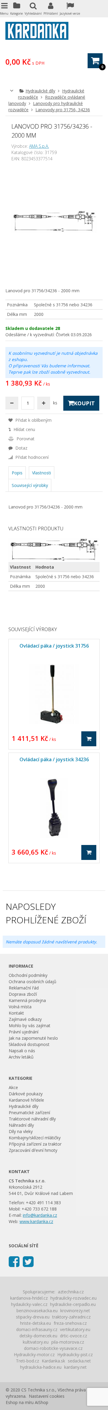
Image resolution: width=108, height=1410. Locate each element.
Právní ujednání (23, 1032)
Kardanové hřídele (26, 1100)
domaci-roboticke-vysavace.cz (53, 1348)
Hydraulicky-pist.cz (75, 1354)
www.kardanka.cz (36, 1221)
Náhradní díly (21, 1125)
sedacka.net (79, 1361)
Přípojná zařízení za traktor (35, 1144)
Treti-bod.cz (27, 1361)
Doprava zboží (23, 994)
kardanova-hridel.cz (29, 1298)
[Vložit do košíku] (88, 738)
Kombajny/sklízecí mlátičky (35, 1138)
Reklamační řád (24, 988)
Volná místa (20, 1006)
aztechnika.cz (71, 1292)
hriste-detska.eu (35, 1323)
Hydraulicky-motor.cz (34, 1354)
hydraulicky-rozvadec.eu (73, 1298)
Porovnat (24, 438)
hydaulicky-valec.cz (29, 1304)
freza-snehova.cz (70, 1323)
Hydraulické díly (40, 91)
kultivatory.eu (36, 1342)
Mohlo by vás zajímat (29, 1025)
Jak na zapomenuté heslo (33, 1038)
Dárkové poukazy (26, 1094)
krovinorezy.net (75, 1310)
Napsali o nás (22, 1050)
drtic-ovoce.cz (73, 1336)
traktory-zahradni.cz (71, 1317)
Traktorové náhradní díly (32, 1119)
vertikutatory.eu (75, 1329)
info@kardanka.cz (40, 1215)
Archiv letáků (21, 1057)
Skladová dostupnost (29, 1044)
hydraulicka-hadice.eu (41, 1367)
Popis (17, 473)
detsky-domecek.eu (38, 1336)
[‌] (14, 1261)
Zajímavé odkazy (25, 1019)
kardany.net (75, 1367)
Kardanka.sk (53, 1361)
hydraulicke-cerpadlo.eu (73, 1304)
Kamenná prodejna (27, 1000)
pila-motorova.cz (67, 1342)
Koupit (84, 403)
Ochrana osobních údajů (32, 981)
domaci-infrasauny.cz (36, 1329)
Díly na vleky (21, 1131)
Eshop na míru (20, 1402)
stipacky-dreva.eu (33, 1317)
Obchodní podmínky (28, 975)
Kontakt (16, 1013)
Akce (13, 1087)
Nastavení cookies (46, 1396)
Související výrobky (30, 485)
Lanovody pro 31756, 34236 (62, 109)
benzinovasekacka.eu (37, 1310)
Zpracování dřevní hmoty (33, 1150)
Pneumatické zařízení (29, 1112)
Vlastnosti (41, 473)
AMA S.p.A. (39, 146)
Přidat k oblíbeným (33, 420)
